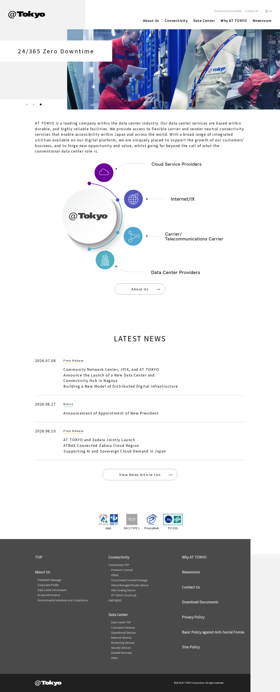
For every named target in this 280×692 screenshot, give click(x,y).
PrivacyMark (151, 528)
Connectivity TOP (118, 565)
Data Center (118, 614)
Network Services (121, 637)
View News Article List (140, 474)
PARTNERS (114, 600)
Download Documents (200, 601)
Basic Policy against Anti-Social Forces (213, 632)
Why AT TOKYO (194, 557)
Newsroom (191, 571)
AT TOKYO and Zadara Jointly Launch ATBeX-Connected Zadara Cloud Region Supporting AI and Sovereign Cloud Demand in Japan (114, 445)
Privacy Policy (193, 616)
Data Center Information (52, 590)
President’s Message (49, 580)
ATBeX (115, 575)
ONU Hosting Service (123, 590)
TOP (38, 557)
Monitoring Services (122, 642)
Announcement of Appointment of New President (111, 413)
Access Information (49, 595)
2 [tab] (34, 104)
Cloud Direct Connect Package (129, 580)
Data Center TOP (121, 622)
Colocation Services (123, 627)
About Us (140, 289)
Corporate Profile (48, 585)
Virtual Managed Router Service (129, 585)
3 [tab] (41, 104)
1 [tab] (27, 104)
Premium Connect (122, 570)
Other (114, 658)
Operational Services (123, 632)
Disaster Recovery (121, 652)
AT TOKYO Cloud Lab (123, 595)
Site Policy (191, 646)
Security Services (121, 647)
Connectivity (118, 557)
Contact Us (191, 587)
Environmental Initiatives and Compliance (63, 600)
